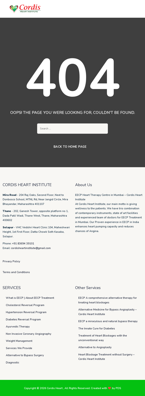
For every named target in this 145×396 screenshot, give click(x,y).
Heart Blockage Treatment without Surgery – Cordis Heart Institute (106, 357)
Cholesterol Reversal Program (25, 305)
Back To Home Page (70, 147)
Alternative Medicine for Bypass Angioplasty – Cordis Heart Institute (107, 312)
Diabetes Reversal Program (23, 319)
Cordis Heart (55, 388)
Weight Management (19, 341)
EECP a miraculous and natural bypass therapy (108, 321)
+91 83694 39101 (23, 243)
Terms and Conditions (16, 272)
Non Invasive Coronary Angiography (28, 334)
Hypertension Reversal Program (26, 312)
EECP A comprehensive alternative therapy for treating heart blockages (107, 300)
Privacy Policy (11, 261)
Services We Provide (19, 348)
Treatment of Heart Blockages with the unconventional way (102, 338)
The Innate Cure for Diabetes (96, 328)
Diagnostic (12, 362)
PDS (118, 388)
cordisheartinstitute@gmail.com (31, 248)
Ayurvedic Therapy (18, 326)
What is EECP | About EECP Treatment (30, 298)
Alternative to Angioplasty (95, 347)
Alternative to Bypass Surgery (25, 355)
